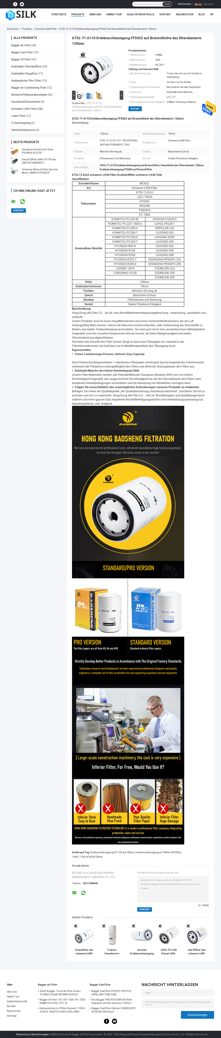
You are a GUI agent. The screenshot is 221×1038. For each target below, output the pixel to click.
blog (202, 14)
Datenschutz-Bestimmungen (32, 1034)
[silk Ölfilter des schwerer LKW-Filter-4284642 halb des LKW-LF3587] (197, 935)
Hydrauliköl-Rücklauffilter (26, 66)
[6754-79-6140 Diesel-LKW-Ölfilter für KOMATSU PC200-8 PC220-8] (168, 935)
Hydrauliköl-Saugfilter (24, 73)
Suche (167, 4)
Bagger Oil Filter (21, 59)
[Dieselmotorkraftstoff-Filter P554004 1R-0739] (14, 151)
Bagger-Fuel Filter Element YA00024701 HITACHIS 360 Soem (114, 1010)
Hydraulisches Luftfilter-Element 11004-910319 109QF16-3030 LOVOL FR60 (62, 1010)
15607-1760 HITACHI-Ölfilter (87, 856)
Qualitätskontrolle (140, 14)
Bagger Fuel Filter (22, 52)
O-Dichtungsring (21, 123)
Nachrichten (184, 14)
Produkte (77, 14)
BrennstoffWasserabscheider (29, 94)
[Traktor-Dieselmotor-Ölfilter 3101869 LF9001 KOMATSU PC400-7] (112, 935)
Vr (211, 14)
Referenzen (184, 4)
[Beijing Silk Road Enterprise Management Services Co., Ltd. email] (15, 201)
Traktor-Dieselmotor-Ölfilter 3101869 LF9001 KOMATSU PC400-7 (112, 952)
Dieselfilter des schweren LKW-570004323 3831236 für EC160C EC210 (84, 952)
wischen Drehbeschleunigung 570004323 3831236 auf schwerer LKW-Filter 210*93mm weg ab (142, 952)
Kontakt (165, 14)
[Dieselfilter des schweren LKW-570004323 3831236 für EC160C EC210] (84, 935)
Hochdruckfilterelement (25, 101)
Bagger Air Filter (21, 45)
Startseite (58, 14)
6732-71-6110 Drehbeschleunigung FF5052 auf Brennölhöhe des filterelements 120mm (97, 107)
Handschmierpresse (23, 130)
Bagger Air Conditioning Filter (28, 87)
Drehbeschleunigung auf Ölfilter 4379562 (158, 852)
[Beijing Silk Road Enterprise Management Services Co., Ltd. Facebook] (15, 4)
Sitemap (12, 1015)
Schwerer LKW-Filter (46, 29)
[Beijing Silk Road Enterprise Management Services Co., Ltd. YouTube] (22, 4)
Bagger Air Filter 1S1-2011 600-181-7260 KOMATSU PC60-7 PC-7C (62, 1001)
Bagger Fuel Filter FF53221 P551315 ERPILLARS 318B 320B (111, 993)
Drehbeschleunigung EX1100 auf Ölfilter (112, 852)
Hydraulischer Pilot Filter (26, 80)
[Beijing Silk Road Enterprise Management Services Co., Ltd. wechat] (24, 201)
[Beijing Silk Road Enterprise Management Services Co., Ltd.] (22, 15)
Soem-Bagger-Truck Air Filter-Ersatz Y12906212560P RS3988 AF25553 (60, 993)
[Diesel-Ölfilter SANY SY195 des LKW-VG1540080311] (14, 161)
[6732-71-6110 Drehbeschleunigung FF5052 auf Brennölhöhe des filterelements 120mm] (96, 69)
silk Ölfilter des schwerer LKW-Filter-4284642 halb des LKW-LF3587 (197, 952)
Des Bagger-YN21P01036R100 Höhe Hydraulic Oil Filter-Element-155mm (112, 1001)
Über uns (95, 14)
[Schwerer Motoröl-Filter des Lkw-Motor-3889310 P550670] (14, 171)
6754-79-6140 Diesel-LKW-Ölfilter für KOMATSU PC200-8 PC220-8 (168, 952)
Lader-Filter (18, 115)
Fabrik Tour (114, 14)
